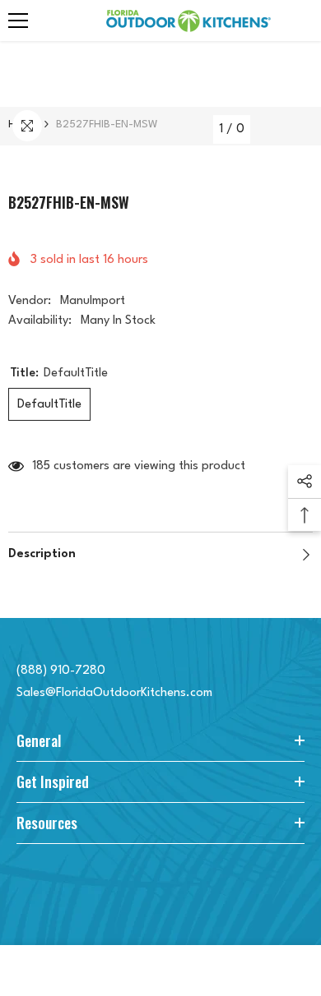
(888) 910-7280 (60, 671)
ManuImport (92, 301)
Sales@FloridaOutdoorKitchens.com (114, 693)
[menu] (18, 20)
